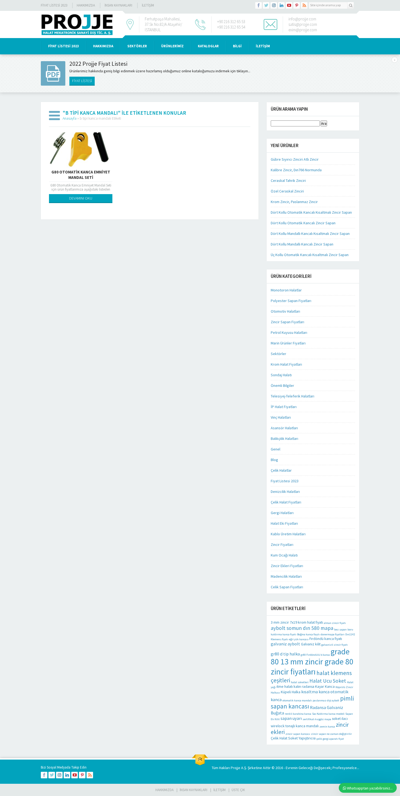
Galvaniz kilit (311, 644)
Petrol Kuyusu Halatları (289, 332)
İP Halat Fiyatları (284, 406)
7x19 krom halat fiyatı (306, 622)
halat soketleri (300, 682)
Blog (274, 459)
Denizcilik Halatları (285, 491)
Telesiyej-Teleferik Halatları (292, 396)
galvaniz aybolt (285, 643)
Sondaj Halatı (281, 374)
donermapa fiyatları (332, 634)
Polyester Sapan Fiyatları (291, 300)
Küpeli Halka (290, 691)
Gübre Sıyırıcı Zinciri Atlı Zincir (295, 159)
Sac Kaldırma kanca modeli (328, 714)
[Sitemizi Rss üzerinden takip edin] (304, 5)
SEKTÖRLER (137, 46)
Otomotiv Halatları (285, 311)
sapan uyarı (291, 718)
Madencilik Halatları (286, 576)
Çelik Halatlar (281, 470)
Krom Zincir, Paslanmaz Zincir (294, 201)
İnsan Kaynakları (118, 5)
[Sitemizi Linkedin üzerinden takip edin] (281, 5)
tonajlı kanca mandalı (302, 725)
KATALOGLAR (208, 46)
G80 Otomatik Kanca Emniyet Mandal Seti (80, 174)
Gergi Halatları (282, 512)
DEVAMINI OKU (80, 198)
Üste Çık (238, 790)
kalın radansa (304, 686)
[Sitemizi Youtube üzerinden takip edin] (289, 5)
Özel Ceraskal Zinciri (287, 191)
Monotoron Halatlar (286, 290)
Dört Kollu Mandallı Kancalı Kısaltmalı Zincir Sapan (310, 233)
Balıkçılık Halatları (284, 438)
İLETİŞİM (148, 5)
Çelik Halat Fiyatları (286, 502)
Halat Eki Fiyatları (284, 523)
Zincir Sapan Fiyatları (287, 321)
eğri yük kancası (299, 639)
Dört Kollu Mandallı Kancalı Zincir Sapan (302, 244)
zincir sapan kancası (297, 734)
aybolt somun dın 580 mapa (302, 628)
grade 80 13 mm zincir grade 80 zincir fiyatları (312, 661)
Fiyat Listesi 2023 (54, 5)
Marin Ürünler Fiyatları (288, 343)
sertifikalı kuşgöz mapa (317, 719)
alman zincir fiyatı (335, 623)
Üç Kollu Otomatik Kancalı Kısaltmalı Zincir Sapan (310, 254)
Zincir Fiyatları (282, 544)
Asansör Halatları (284, 427)
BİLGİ (237, 46)
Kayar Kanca (325, 686)
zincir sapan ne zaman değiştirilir (331, 734)
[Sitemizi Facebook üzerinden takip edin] (258, 5)
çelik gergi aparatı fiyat (330, 739)
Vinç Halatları (281, 417)
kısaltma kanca (315, 691)
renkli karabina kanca (298, 714)
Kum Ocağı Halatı (284, 555)
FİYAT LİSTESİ (82, 80)
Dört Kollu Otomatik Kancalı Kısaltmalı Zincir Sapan (311, 212)
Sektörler (278, 353)
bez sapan (340, 629)
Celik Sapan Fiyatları (287, 586)
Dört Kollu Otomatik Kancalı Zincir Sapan (303, 222)
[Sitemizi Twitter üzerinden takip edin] (266, 5)
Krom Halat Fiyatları (286, 364)
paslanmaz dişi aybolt (326, 700)
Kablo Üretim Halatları (288, 533)
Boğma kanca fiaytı (308, 634)
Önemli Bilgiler (282, 385)
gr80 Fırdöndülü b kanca (315, 655)
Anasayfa (69, 118)
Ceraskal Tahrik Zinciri (288, 180)
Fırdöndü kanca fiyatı (325, 638)
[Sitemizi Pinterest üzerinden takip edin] (296, 5)
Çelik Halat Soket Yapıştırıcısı (293, 738)
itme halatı (284, 686)
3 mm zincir (280, 622)
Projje (235, 767)
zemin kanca (327, 726)
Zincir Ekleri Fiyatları (287, 565)
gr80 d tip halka (285, 654)
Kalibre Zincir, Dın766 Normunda (296, 169)
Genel (275, 449)
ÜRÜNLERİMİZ (172, 46)
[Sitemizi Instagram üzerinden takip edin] (273, 5)
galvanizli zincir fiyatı (334, 644)
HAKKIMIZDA (103, 46)
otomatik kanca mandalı (297, 700)
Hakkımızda (86, 5)
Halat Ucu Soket (327, 680)
